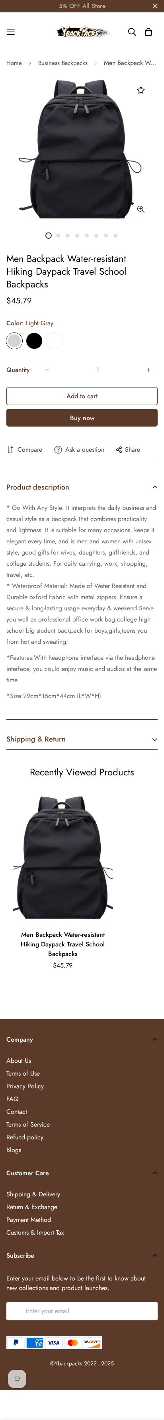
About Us (18, 1060)
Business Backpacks (63, 63)
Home (14, 63)
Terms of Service (28, 1124)
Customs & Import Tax (35, 1232)
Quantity (18, 369)
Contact (16, 1111)
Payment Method (28, 1219)
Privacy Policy (25, 1086)
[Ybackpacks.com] (82, 32)
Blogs (13, 1149)
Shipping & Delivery (33, 1194)
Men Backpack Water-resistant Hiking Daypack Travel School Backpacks (63, 944)
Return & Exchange (31, 1207)
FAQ (12, 1098)
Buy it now (82, 418)
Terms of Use (23, 1073)
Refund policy (24, 1137)
